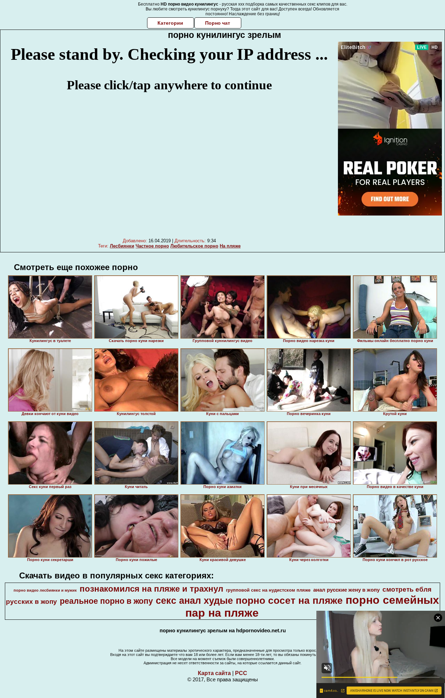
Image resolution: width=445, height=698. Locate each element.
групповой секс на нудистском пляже (268, 590)
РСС (241, 673)
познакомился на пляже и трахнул (151, 588)
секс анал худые (194, 600)
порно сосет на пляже (289, 600)
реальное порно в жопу (106, 601)
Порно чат (217, 23)
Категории (170, 23)
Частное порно (152, 246)
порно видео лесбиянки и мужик (45, 590)
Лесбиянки (122, 246)
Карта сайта (214, 673)
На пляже (230, 246)
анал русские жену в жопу (346, 590)
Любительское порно (194, 246)
